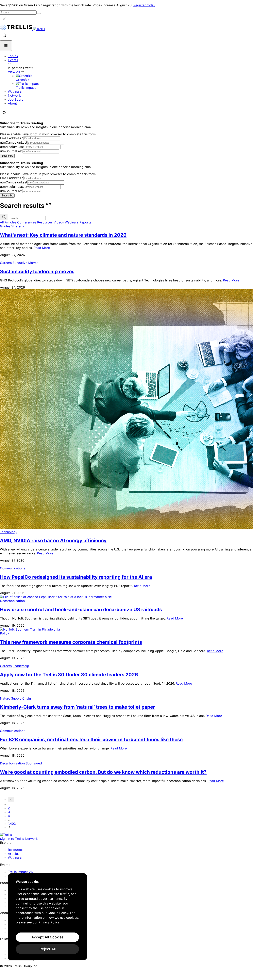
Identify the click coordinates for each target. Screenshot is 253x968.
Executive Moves (25, 263)
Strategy (17, 226)
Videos (59, 222)
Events (13, 60)
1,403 (12, 824)
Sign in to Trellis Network (19, 839)
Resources (45, 222)
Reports (85, 222)
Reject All (48, 949)
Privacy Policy (49, 922)
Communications (12, 568)
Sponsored (34, 763)
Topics (13, 56)
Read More (42, 248)
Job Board (16, 99)
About (12, 103)
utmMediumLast (12, 147)
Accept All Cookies (47, 937)
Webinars (15, 91)
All (2, 222)
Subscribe (7, 155)
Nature (5, 698)
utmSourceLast (11, 151)
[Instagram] (7, 944)
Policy (4, 633)
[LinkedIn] (2, 944)
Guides (5, 226)
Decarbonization (12, 601)
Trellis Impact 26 (20, 872)
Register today (144, 5)
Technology (8, 532)
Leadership (21, 666)
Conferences (26, 222)
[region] (47, 916)
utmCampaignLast (13, 142)
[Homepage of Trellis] (6, 835)
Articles (10, 222)
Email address (12, 138)
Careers (6, 263)
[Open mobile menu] (6, 45)
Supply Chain (21, 698)
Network (14, 95)
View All (14, 72)
